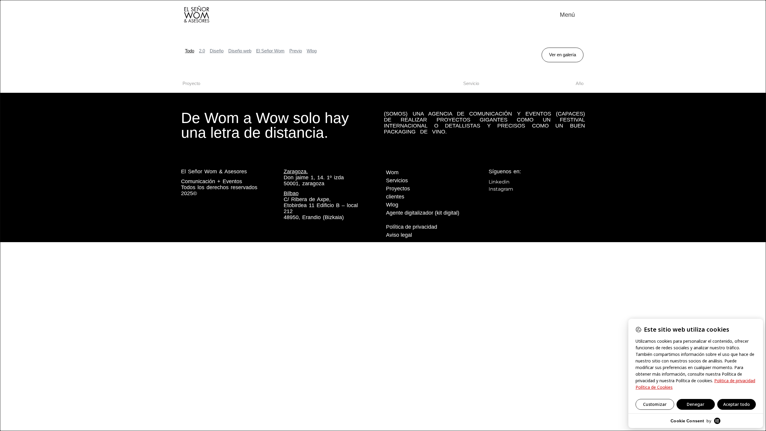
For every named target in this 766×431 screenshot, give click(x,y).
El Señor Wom (270, 50)
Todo (189, 50)
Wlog (312, 50)
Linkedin (499, 182)
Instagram (501, 189)
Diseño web (239, 50)
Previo (295, 50)
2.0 (202, 50)
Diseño (217, 50)
